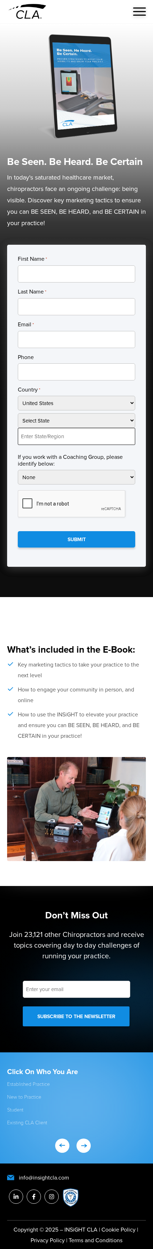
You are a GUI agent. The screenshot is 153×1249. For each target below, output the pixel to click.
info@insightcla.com (44, 1177)
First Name (32, 259)
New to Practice (24, 1096)
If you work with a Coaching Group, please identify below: (70, 460)
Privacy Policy (48, 1240)
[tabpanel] (76, 1101)
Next (83, 1146)
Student (15, 1109)
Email (26, 324)
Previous (62, 1146)
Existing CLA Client (27, 1122)
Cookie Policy (118, 1229)
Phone (26, 357)
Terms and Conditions (95, 1240)
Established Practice (28, 1083)
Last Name (32, 291)
